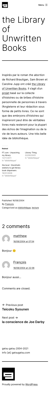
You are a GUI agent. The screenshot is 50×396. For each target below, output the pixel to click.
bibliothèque (24, 207)
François (9, 204)
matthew (20, 236)
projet (5, 93)
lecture (35, 207)
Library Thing (31, 152)
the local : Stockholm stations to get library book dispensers (11, 167)
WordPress (31, 384)
